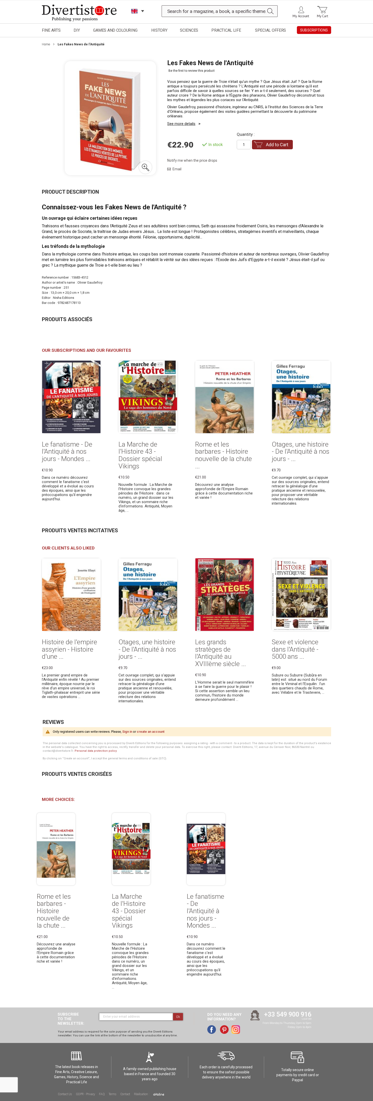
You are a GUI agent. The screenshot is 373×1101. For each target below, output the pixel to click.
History (159, 30)
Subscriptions (314, 30)
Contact (125, 1094)
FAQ (102, 1094)
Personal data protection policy (95, 751)
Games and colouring (115, 30)
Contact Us (65, 1094)
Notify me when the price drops (192, 160)
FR (134, 17)
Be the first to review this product (191, 70)
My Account (301, 16)
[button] (145, 167)
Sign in (127, 731)
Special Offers (270, 30)
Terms (112, 1094)
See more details (181, 123)
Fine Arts (51, 30)
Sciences (189, 30)
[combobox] (220, 11)
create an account (150, 731)
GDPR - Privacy (85, 1094)
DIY (77, 30)
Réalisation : (142, 1094)
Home (46, 44)
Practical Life (226, 30)
